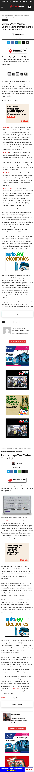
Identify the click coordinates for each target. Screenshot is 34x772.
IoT (12, 322)
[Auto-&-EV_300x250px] (17, 271)
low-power (16, 322)
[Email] (23, 42)
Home (3, 15)
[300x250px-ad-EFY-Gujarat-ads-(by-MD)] (17, 389)
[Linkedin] (16, 42)
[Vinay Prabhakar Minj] (13, 34)
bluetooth (8, 322)
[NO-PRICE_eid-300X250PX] (17, 414)
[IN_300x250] (17, 365)
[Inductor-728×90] (17, 771)
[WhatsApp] (19, 42)
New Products (17, 15)
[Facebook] (12, 42)
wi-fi (28, 322)
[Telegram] (8, 42)
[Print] (27, 42)
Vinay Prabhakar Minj (19, 34)
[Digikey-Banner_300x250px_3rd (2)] (17, 123)
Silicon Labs (23, 322)
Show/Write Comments (17, 341)
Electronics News (9, 15)
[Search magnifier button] (29, 7)
